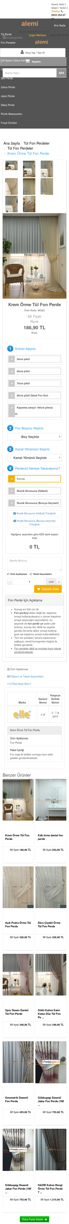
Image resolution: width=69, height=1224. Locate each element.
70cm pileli (23, 383)
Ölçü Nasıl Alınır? (21, 683)
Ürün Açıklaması (18, 574)
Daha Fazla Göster (33, 1219)
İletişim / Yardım (58, 7)
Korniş (21, 478)
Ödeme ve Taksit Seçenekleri (26, 676)
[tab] (34, 676)
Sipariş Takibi (57, 4)
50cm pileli (23, 359)
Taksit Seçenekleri (42, 574)
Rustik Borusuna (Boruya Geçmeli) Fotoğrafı (36, 522)
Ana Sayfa (12, 143)
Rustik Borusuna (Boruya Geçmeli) (38, 503)
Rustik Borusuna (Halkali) (32, 491)
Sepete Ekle (49, 588)
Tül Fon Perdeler (37, 143)
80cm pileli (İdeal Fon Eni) (32, 395)
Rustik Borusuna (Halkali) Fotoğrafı (36, 513)
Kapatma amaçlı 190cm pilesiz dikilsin (31, 410)
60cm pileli (23, 371)
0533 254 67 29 (58, 15)
